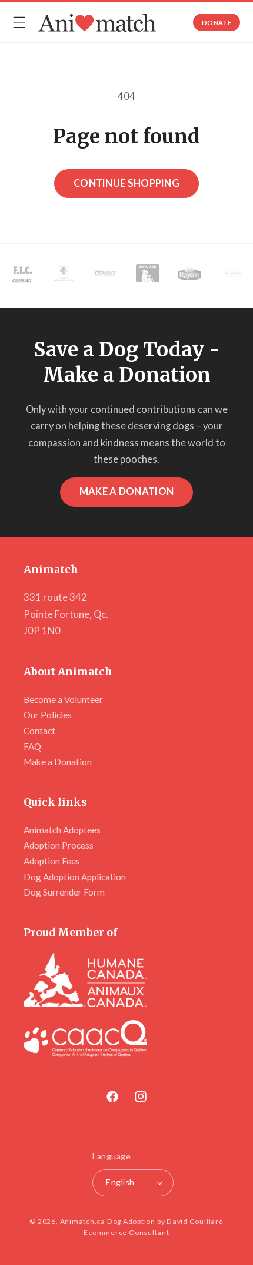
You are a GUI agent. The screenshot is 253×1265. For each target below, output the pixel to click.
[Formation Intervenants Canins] (22, 275)
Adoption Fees (52, 861)
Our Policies (48, 714)
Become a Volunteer (63, 699)
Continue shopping (126, 183)
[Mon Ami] (147, 275)
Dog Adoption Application (75, 877)
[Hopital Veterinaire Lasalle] (63, 275)
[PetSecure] (105, 275)
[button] (19, 22)
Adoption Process (59, 845)
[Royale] (189, 275)
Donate (216, 22)
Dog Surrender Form (64, 892)
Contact (39, 730)
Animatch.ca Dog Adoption (107, 1221)
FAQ (32, 746)
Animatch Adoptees (62, 830)
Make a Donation (126, 491)
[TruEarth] (232, 275)
